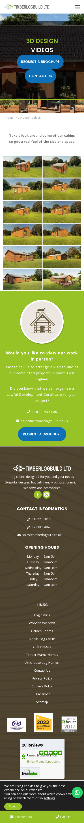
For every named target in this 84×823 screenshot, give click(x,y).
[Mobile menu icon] (78, 7)
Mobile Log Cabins (42, 639)
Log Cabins (42, 615)
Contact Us (40, 76)
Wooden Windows (42, 623)
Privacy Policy (42, 678)
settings (49, 798)
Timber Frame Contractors (43, 761)
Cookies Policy (42, 686)
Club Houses (42, 647)
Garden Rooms (42, 631)
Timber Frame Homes (42, 654)
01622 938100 (44, 411)
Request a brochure (42, 434)
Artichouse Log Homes (42, 662)
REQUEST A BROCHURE (40, 61)
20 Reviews (32, 745)
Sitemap (42, 702)
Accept (13, 806)
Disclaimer (42, 694)
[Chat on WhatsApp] (77, 792)
